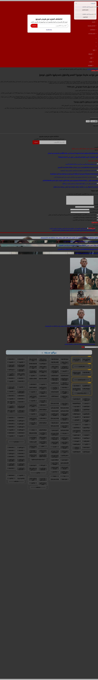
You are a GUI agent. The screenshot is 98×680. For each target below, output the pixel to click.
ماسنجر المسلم (85, 9)
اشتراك (34, 25)
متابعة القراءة (49, 29)
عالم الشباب (85, 17)
